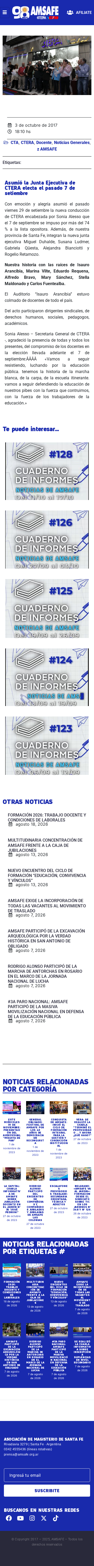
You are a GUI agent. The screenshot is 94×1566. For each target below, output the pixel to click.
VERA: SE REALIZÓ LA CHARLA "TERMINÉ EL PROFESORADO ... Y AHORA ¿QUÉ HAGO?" (82, 1127)
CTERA (27, 142)
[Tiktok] (55, 1518)
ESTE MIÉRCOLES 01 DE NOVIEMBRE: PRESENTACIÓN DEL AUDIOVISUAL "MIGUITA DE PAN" (12, 1130)
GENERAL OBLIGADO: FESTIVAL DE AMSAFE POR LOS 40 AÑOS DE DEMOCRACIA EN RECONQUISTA (35, 1131)
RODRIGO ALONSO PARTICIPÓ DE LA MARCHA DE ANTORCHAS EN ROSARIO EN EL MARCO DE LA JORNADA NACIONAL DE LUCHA (35, 1356)
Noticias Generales (72, 142)
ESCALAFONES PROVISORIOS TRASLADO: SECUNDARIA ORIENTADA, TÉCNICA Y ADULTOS (59, 1195)
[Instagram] (32, 1518)
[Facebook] (9, 1518)
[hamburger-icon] (4, 12)
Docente (44, 142)
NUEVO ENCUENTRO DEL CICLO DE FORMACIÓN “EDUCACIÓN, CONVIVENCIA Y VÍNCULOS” (59, 1289)
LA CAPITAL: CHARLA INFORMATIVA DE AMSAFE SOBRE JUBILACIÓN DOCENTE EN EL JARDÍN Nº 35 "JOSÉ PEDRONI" (11, 1199)
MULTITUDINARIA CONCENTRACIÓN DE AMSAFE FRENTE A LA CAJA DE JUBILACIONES (35, 1292)
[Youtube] (20, 1518)
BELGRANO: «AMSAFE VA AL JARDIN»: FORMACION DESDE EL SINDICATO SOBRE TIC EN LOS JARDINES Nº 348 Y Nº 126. (82, 1197)
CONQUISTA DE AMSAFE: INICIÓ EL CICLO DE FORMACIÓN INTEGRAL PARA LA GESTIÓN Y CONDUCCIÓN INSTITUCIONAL (59, 1132)
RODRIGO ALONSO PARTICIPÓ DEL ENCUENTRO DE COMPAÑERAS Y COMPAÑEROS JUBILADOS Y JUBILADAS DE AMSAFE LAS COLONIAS (35, 1203)
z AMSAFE (47, 149)
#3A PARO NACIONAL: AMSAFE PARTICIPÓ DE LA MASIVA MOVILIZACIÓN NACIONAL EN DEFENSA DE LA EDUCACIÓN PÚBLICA (59, 1356)
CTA (15, 142)
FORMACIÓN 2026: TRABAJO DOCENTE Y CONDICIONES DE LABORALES (12, 1289)
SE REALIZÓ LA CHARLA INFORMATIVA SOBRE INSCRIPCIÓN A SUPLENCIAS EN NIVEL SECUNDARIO (82, 1352)
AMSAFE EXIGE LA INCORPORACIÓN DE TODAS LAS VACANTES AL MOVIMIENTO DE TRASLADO (82, 1293)
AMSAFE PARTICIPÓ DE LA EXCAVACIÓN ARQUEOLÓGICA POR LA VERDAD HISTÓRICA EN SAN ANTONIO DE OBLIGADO (11, 1354)
